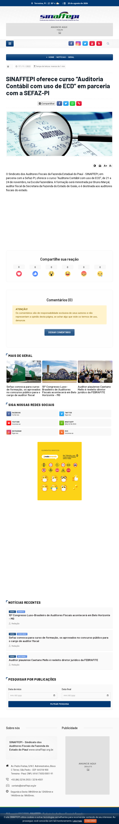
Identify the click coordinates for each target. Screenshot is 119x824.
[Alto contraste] (94, 165)
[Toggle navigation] (10, 44)
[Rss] (99, 43)
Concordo (90, 821)
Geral (71, 57)
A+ (105, 165)
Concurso (22, 634)
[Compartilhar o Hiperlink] (79, 103)
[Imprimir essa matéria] (100, 165)
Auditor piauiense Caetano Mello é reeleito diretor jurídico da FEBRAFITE (94, 389)
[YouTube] (92, 43)
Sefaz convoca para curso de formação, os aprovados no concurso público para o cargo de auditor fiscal (23, 391)
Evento (21, 612)
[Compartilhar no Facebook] (59, 103)
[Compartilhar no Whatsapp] (72, 103)
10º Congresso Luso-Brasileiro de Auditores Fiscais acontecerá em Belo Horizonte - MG (59, 391)
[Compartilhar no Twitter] (66, 103)
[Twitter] (85, 43)
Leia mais (77, 821)
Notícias (61, 57)
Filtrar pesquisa (59, 704)
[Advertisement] (59, 220)
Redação (15, 624)
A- (110, 165)
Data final (66, 689)
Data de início (14, 689)
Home (51, 57)
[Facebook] (71, 43)
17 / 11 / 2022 (24, 66)
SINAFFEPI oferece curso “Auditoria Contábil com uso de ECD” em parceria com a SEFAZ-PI (58, 85)
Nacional (22, 656)
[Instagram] (78, 43)
